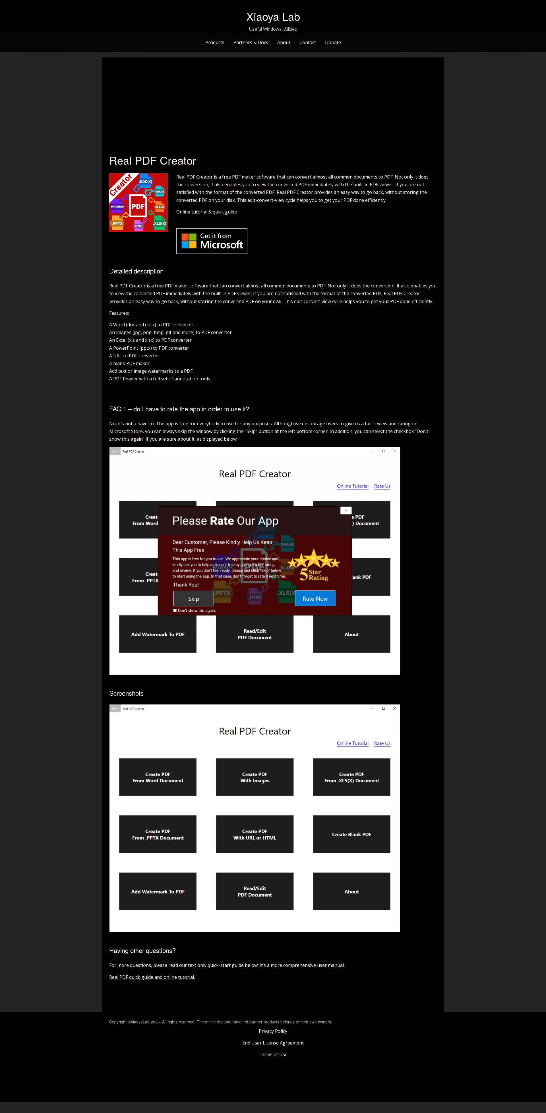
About (283, 42)
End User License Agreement (273, 1043)
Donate (333, 42)
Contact (307, 42)
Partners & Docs (250, 42)
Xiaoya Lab (273, 16)
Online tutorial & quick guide (206, 212)
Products (214, 42)
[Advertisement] (273, 107)
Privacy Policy (273, 1031)
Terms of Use (273, 1054)
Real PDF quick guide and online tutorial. (152, 977)
